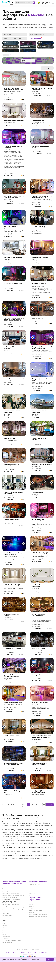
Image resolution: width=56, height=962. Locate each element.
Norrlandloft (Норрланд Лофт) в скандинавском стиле (41, 197)
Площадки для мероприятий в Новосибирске (14, 909)
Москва (11, 3)
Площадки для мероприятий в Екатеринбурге (14, 908)
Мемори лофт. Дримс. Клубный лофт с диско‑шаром (42, 347)
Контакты (4, 925)
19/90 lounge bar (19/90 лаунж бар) (13, 791)
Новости (4, 934)
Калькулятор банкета (34, 886)
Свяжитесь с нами (28, 953)
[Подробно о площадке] (14, 78)
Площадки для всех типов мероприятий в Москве (14, 882)
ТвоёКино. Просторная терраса (42, 464)
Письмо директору (7, 942)
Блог (3, 923)
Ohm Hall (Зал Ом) (9, 438)
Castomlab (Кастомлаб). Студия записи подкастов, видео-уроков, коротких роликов (14, 319)
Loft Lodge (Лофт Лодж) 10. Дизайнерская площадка (40, 703)
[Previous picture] (23, 79)
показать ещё (50, 29)
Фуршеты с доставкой (34, 884)
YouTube (23, 952)
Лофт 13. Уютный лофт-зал (12, 736)
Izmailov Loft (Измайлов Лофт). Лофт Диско (13, 147)
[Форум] (39, 3)
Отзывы (31, 888)
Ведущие (31, 902)
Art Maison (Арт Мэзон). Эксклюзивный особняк (39, 227)
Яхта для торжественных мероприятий (40, 411)
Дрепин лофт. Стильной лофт (13, 257)
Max (35, 952)
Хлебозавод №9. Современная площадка (13, 347)
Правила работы (6, 927)
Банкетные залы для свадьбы (9, 897)
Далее (49, 804)
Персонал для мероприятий (35, 899)
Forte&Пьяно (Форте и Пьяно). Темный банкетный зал (13, 764)
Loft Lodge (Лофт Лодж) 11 (12, 585)
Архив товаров (6, 936)
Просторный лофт (37, 675)
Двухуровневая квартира (40, 257)
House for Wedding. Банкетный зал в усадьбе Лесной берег (41, 736)
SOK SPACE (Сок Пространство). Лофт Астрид (42, 89)
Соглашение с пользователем (10, 929)
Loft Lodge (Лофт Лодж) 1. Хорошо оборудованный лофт (13, 89)
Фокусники (31, 912)
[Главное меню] (53, 3)
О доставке (31, 891)
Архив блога (5, 938)
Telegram (7, 952)
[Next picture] (4, 79)
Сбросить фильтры (14, 54)
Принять (50, 959)
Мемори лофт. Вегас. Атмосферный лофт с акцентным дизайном (39, 615)
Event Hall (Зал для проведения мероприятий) (14, 493)
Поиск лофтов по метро (8, 891)
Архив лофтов (6, 913)
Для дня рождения (7, 888)
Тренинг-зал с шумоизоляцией (14, 120)
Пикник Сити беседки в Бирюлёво (39, 439)
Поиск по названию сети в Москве (11, 899)
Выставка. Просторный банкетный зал (11, 465)
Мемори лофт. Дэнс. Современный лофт (38, 520)
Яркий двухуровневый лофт (13, 702)
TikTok (29, 952)
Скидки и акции (33, 893)
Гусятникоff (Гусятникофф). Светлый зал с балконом (12, 675)
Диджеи (31, 908)
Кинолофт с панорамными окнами (40, 147)
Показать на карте (29, 60)
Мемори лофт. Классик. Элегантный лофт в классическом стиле (39, 285)
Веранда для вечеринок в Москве (12, 520)
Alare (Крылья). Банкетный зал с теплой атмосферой (42, 791)
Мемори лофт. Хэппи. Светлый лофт (41, 379)
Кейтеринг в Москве (38, 881)
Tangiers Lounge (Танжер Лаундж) (12, 614)
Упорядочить (36, 68)
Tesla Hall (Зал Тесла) (38, 648)
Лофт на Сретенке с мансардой (14, 379)
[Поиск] (34, 3)
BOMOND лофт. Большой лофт (13, 648)
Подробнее (5, 932)
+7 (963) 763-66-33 (43, 952)
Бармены (31, 904)
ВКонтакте (15, 952)
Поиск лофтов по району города (10, 893)
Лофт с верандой (37, 492)
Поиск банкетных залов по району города (13, 895)
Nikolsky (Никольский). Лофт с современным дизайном (13, 284)
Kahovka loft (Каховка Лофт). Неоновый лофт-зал (13, 553)
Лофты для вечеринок (8, 886)
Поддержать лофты (7, 915)
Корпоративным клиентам (35, 890)
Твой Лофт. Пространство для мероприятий (41, 585)
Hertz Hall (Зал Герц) (38, 120)
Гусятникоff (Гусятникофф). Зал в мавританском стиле (14, 197)
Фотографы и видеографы (35, 910)
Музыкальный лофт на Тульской (11, 227)
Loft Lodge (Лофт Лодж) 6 (40, 553)
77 (44, 804)
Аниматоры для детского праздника (38, 914)
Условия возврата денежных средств (11, 940)
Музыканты (31, 906)
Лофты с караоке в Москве (9, 890)
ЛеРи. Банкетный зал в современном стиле (39, 764)
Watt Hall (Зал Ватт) (38, 318)
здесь (34, 958)
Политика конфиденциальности (10, 931)
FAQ (30, 895)
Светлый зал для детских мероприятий (12, 411)
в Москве (36, 15)
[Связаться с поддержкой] (43, 3)
